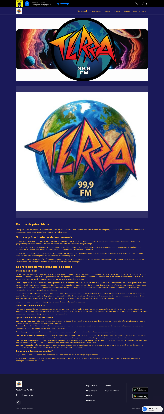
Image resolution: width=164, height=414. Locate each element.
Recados (116, 11)
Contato (127, 11)
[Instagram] (136, 3)
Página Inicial (82, 11)
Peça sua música (139, 11)
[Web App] (142, 3)
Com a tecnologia (137, 408)
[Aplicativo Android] (146, 3)
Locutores (90, 400)
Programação (95, 11)
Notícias (107, 11)
